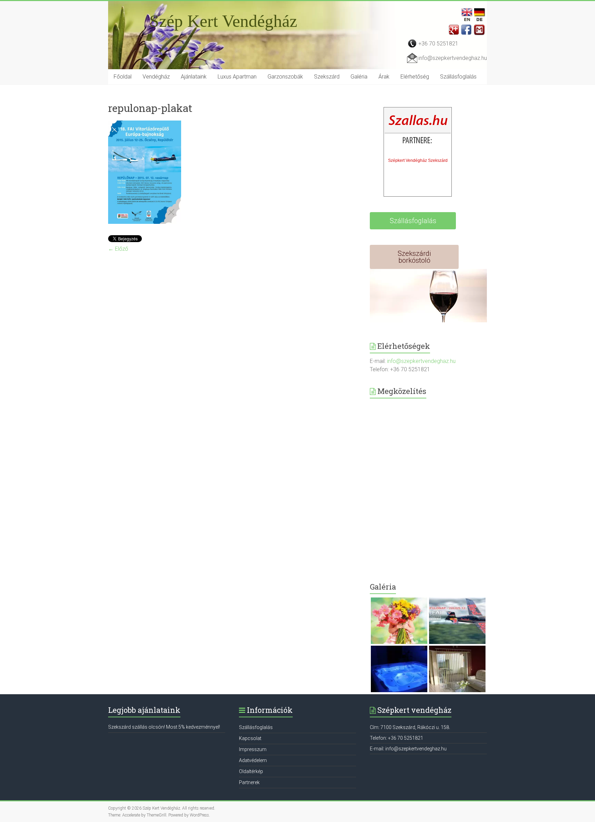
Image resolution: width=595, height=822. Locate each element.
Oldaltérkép (251, 771)
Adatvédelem (253, 760)
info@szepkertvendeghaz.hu (452, 58)
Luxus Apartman (237, 76)
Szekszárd (327, 76)
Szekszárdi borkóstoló (414, 256)
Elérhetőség (414, 76)
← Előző (118, 249)
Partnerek (249, 782)
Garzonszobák (285, 76)
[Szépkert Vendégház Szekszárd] (418, 131)
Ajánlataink (194, 76)
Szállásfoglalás (458, 76)
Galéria (359, 76)
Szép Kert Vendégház (223, 21)
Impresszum (253, 749)
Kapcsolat (250, 738)
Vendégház (156, 76)
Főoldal (123, 76)
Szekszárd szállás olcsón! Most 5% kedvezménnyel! (164, 727)
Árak (383, 76)
